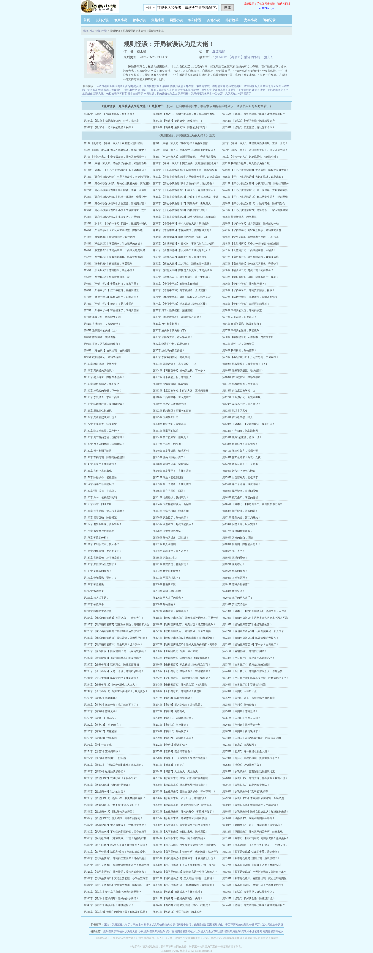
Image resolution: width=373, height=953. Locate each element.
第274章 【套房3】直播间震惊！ (102, 751)
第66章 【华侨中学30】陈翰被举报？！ (244, 283)
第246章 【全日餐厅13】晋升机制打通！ (245, 684)
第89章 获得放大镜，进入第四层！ (173, 337)
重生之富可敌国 (272, 86)
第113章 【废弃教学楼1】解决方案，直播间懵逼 (180, 390)
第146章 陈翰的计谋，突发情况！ (172, 464)
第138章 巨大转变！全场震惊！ (240, 444)
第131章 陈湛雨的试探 (165, 430)
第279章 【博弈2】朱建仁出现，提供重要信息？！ (251, 758)
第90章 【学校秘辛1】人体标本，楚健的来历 (247, 337)
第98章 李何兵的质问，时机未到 (171, 357)
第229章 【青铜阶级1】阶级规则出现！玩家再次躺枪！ (115, 651)
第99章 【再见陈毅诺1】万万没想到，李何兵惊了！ (251, 357)
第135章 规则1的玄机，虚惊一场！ (242, 437)
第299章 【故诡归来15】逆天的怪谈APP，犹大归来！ (183, 804)
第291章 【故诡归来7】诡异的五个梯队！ (246, 784)
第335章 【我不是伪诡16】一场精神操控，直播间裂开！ (185, 885)
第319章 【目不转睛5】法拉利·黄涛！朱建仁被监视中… (115, 851)
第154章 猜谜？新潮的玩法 (99, 484)
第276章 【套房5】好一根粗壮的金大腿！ (246, 751)
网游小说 (176, 20)
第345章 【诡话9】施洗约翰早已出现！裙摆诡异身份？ (253, 114)
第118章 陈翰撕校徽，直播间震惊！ (104, 403)
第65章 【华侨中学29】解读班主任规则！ (176, 283)
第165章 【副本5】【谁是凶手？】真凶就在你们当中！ (253, 504)
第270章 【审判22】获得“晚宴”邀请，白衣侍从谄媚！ (252, 738)
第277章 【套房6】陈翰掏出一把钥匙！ (106, 758)
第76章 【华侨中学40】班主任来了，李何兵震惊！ (112, 310)
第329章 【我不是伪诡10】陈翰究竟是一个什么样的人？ (185, 871)
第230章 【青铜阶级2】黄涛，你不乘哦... (176, 651)
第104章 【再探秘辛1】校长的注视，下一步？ (179, 370)
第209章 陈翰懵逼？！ (165, 604)
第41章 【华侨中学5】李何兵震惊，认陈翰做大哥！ (182, 230)
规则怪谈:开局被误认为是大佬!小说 (123, 931)
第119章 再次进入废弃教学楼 (169, 403)
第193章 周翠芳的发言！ (98, 571)
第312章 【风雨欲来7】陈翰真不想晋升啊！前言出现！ (253, 831)
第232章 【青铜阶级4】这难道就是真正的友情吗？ (112, 657)
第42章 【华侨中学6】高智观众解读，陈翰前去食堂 (251, 230)
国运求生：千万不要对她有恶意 (230, 924)
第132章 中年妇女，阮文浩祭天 (240, 430)
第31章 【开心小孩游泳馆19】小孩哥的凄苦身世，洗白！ (116, 210)
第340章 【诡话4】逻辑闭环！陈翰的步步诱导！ (180, 127)
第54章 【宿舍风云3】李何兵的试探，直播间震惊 (250, 256)
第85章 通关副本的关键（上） (101, 330)
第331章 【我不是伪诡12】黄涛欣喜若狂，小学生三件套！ (117, 878)
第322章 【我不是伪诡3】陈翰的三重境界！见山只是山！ (116, 858)
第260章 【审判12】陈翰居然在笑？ (173, 718)
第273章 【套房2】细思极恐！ (239, 744)
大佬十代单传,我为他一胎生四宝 (193, 89)
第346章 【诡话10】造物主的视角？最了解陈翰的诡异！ (185, 114)
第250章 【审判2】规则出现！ (101, 697)
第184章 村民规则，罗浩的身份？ (103, 550)
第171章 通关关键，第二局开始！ (241, 517)
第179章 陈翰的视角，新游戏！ (171, 537)
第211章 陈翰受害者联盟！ (99, 611)
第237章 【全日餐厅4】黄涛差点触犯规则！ (247, 664)
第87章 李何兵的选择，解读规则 (240, 330)
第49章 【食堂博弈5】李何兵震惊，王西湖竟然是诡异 (114, 250)
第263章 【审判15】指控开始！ (171, 724)
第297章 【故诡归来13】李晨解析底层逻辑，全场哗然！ (254, 798)
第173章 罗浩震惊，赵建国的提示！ (173, 524)
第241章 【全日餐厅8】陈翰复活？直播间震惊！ (111, 677)
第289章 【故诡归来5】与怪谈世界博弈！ (107, 784)
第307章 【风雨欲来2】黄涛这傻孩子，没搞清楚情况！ (115, 824)
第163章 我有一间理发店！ (99, 504)
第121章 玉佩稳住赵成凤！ (99, 410)
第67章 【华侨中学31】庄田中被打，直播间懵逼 (111, 290)
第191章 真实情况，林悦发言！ (171, 564)
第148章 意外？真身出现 (98, 470)
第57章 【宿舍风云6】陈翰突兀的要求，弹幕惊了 (250, 263)
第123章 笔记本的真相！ (236, 410)
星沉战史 (87, 93)
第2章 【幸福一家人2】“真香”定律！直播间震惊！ (181, 143)
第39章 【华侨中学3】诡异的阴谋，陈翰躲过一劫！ (251, 223)
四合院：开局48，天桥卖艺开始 (156, 89)
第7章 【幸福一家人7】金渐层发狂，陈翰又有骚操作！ (115, 156)
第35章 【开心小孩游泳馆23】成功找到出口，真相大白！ (185, 216)
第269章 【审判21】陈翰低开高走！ (173, 738)
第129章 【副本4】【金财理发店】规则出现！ (248, 424)
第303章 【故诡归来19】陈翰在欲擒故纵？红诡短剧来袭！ (255, 811)
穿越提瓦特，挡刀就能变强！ (145, 86)
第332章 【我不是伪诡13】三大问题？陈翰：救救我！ (184, 878)
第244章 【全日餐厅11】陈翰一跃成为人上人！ (111, 684)
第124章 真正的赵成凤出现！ (100, 417)
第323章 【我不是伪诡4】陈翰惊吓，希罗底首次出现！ (184, 858)
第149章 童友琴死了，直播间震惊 (172, 470)
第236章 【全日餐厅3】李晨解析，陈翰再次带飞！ (182, 664)
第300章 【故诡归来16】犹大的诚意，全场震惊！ (250, 804)
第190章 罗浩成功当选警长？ (100, 564)
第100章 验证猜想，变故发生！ (101, 363)
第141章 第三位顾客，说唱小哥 (240, 450)
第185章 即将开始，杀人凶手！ (171, 550)
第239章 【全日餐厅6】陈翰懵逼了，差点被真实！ (182, 671)
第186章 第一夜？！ (233, 550)
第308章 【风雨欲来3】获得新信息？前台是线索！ (182, 824)
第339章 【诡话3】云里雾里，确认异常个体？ (248, 127)
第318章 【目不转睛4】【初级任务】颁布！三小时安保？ (255, 845)
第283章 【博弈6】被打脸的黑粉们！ (105, 771)
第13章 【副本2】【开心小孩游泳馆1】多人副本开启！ (115, 170)
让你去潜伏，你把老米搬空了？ (270, 89)
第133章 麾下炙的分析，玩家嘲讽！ (104, 437)
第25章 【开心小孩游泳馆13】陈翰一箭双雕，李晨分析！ (116, 196)
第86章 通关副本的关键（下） (170, 330)
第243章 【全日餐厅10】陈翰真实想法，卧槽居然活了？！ (255, 677)
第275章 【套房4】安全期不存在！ (173, 751)
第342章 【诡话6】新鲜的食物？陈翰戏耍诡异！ (249, 120)
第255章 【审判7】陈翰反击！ (239, 704)
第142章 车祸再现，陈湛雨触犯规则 (104, 457)
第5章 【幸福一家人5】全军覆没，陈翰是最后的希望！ (184, 150)
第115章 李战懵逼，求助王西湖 (101, 397)
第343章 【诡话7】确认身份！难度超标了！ (178, 120)
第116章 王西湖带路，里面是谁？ (172, 397)
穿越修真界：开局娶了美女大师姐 (231, 89)
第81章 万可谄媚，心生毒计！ (239, 317)
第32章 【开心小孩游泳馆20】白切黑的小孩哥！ (180, 210)
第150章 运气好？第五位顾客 (238, 470)
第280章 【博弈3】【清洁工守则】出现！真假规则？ (114, 764)
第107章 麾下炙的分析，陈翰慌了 (172, 377)
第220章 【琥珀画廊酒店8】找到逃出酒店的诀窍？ (112, 631)
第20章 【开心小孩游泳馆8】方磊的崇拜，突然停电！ (184, 183)
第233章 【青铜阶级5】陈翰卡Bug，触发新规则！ (181, 657)
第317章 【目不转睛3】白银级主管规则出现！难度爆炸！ (185, 845)
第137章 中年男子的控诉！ (168, 444)
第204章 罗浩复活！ (233, 591)
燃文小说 (88, 30)
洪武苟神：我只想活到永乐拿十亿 (197, 93)
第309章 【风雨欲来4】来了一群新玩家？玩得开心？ (252, 824)
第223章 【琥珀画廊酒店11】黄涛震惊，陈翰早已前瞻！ (116, 637)
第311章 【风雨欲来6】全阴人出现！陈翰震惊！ (180, 831)
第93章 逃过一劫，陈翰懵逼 (238, 343)
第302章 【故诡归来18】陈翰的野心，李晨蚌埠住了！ (184, 811)
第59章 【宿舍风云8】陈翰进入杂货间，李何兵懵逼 (182, 270)
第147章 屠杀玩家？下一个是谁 (240, 464)
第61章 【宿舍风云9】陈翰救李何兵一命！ (108, 277)
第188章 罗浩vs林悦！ (165, 557)
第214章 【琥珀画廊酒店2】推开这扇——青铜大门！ (114, 617)
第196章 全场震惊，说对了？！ (101, 577)
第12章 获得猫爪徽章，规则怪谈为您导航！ (247, 163)
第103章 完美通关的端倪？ (99, 370)
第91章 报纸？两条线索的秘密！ (102, 343)
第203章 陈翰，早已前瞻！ (168, 591)
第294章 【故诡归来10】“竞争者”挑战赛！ (246, 791)
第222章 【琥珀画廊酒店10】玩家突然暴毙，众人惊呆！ (254, 631)
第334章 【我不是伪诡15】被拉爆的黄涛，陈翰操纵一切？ (117, 885)
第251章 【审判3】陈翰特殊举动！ (173, 697)
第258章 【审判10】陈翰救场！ (240, 711)
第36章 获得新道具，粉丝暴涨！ (240, 216)
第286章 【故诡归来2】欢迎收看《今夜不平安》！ (112, 778)
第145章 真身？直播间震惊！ (100, 464)
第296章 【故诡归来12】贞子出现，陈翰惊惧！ (180, 798)
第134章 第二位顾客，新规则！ (171, 437)
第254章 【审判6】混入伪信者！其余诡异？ (178, 704)
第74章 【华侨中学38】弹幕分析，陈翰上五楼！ (180, 303)
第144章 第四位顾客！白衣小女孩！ (242, 457)
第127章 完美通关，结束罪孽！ (101, 424)
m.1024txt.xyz (266, 8)
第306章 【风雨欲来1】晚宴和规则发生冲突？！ (249, 818)
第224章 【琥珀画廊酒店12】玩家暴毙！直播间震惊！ (184, 637)
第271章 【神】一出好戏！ (99, 744)
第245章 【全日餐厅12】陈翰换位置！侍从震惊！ (181, 684)
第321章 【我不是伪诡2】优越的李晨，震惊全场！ (251, 851)
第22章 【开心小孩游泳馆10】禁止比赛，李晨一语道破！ (116, 190)
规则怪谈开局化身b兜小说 (159, 931)
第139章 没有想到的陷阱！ (99, 450)
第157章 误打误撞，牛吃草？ (100, 490)
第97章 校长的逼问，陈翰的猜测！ (103, 357)
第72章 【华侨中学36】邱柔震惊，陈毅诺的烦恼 (249, 297)
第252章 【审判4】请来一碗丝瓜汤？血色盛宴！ (249, 697)
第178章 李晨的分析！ (96, 537)
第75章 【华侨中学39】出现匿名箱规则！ (246, 303)
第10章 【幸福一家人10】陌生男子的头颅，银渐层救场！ (116, 163)
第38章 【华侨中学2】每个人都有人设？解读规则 (181, 223)
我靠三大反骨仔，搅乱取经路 (120, 89)
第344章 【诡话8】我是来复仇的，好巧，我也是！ (112, 120)
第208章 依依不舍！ (95, 604)
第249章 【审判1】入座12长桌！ (240, 691)
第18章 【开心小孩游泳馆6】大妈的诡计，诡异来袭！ (253, 176)
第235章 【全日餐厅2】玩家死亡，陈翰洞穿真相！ (112, 664)
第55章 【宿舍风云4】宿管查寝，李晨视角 (108, 263)
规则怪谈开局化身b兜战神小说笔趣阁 (240, 931)
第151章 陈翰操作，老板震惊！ (101, 477)
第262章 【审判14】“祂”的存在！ (103, 724)
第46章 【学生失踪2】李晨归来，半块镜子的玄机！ (113, 243)
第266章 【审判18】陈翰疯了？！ (172, 731)
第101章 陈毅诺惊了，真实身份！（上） (176, 363)
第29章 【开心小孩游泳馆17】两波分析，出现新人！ (183, 203)
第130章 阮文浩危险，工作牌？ (101, 430)
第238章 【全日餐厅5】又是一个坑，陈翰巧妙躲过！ (114, 671)
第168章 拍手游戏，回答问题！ (240, 510)
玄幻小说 (102, 20)
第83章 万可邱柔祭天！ (166, 323)
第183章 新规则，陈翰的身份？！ (241, 544)
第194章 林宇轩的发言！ (167, 571)
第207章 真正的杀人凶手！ (237, 597)
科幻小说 (194, 20)
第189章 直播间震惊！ (235, 557)
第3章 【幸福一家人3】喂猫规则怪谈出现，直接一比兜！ (255, 143)
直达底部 (218, 51)
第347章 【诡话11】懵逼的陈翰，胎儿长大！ (109, 114)
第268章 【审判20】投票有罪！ (101, 738)
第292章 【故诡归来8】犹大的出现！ (105, 791)
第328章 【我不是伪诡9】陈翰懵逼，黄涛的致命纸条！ (115, 871)
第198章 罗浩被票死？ (235, 577)
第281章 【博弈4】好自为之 (169, 764)
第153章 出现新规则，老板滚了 (240, 477)
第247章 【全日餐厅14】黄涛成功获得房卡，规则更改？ (116, 691)
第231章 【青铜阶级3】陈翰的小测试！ (244, 651)
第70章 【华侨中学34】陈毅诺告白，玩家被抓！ (111, 297)
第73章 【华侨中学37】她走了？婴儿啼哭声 (109, 303)
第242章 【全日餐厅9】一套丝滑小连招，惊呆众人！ (183, 677)
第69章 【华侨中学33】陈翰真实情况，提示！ (248, 290)
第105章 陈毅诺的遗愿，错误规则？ (242, 370)
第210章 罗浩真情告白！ (236, 604)
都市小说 (139, 20)
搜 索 (227, 7)
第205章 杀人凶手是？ (96, 597)
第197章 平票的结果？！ (167, 577)
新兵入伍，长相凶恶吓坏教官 (110, 93)
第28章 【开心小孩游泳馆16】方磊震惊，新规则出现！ (115, 203)
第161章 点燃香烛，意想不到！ (171, 497)
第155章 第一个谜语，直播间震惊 (172, 484)
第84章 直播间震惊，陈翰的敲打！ (242, 323)
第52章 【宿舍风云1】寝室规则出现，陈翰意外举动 (113, 256)
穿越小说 (157, 20)
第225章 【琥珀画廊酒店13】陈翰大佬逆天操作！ (250, 637)
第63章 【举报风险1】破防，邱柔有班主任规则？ (250, 277)
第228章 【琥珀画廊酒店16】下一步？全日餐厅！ (250, 644)
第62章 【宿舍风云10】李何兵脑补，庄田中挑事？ (182, 277)
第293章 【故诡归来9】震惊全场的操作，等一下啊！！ (184, 791)
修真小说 (120, 20)
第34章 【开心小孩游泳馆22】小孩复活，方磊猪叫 (112, 216)
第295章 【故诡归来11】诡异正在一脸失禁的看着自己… (116, 798)
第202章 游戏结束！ (95, 591)
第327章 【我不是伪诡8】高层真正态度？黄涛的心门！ (253, 865)
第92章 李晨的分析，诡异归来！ (171, 343)
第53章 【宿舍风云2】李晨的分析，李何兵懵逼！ (181, 256)
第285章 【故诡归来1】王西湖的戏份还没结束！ (249, 771)
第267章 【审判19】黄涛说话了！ (241, 731)
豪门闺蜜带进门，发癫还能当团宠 (192, 924)
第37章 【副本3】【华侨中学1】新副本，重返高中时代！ (116, 223)
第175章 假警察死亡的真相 (99, 530)
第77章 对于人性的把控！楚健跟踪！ (174, 310)
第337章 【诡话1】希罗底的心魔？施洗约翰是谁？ (112, 891)
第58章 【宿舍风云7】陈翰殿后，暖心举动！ (109, 270)
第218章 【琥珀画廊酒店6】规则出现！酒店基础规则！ (184, 624)
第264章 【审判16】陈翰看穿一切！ (242, 724)
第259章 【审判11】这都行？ (100, 718)
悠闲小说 (108, 6)
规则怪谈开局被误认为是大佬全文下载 (197, 931)
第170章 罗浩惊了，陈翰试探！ (171, 517)
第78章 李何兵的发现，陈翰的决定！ (243, 310)
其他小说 (213, 20)
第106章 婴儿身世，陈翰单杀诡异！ (104, 377)
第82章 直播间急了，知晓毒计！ (102, 323)
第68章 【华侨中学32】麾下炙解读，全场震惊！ (180, 290)
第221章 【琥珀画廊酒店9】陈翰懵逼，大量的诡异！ (183, 631)
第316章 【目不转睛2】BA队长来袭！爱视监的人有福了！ (117, 845)
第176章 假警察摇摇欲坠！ (168, 530)
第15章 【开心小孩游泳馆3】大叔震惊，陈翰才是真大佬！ (255, 170)
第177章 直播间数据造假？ (237, 530)
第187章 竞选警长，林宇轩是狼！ (103, 557)
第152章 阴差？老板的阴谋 (168, 477)
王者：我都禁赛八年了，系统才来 (123, 924)
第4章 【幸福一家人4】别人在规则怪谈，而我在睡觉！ (115, 150)
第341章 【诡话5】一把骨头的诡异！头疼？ (109, 127)
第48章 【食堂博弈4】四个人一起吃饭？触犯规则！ (251, 243)
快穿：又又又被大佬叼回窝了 (234, 93)
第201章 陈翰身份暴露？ (236, 584)
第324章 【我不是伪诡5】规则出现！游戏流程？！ (251, 858)
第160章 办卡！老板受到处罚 (100, 497)
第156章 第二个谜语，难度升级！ (241, 484)
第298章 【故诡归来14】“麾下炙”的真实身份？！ (112, 804)
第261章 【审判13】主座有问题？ (241, 718)
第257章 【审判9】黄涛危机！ (170, 711)
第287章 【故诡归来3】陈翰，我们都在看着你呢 (180, 778)
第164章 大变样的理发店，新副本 (172, 504)
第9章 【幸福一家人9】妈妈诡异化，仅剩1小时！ (250, 156)
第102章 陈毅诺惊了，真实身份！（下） (245, 363)
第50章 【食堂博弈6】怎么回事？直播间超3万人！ (182, 250)
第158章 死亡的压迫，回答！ (169, 490)
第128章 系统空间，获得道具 (169, 424)
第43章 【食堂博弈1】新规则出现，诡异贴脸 (109, 236)
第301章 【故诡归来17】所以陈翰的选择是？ (109, 811)
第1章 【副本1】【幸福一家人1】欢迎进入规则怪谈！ (114, 143)
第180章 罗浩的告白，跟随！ (238, 537)
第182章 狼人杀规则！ (165, 544)
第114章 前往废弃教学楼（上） (240, 390)
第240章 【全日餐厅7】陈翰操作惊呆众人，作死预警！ (253, 671)
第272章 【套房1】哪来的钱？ (170, 744)
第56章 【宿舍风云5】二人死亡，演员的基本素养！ (182, 263)
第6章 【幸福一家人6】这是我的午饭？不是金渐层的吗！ (255, 150)
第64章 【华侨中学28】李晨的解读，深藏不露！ (111, 283)
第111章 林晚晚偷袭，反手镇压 (240, 383)
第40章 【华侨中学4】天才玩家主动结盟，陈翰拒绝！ (114, 230)
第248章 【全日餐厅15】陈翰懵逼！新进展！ (178, 691)
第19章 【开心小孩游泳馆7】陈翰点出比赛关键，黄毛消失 (117, 183)
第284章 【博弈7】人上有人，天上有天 (175, 771)
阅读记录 (269, 20)
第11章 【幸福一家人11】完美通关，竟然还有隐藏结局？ (185, 163)
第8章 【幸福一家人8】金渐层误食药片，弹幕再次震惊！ (185, 156)
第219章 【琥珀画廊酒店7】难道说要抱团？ (247, 624)
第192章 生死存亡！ (233, 564)
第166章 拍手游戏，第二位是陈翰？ (104, 510)
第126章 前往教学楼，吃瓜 (237, 417)
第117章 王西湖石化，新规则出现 (241, 397)
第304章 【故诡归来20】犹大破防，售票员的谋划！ (113, 818)
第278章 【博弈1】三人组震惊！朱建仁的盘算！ (180, 758)
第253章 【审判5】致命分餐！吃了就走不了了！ (111, 704)
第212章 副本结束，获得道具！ (171, 611)
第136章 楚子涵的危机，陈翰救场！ (104, 444)
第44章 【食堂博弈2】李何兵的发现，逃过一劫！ (181, 236)
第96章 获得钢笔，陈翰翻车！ (239, 350)
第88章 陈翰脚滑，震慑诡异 (99, 337)
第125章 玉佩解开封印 (165, 417)
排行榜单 (232, 20)
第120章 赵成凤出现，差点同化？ (241, 403)
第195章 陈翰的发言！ (235, 571)
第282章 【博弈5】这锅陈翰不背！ (242, 764)
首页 (87, 20)
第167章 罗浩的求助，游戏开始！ (172, 510)
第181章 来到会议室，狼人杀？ (101, 544)
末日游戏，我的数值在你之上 (160, 93)
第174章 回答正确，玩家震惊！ (240, 524)
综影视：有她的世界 (213, 86)
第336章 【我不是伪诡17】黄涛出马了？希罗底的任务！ (254, 885)
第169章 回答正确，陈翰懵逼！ (101, 517)
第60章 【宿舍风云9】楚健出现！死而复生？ (247, 270)
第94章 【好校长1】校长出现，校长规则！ (108, 350)
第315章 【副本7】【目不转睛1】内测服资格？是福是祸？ (255, 838)
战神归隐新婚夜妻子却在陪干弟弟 (182, 86)
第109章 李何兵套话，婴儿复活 (101, 383)
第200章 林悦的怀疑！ (165, 584)
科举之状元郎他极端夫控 (158, 924)
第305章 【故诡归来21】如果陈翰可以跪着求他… (181, 818)
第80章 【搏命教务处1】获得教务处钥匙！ (177, 317)
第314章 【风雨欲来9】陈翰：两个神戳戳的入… (180, 838)
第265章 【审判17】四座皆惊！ (101, 731)
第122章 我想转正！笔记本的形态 (172, 410)
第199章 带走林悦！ (95, 584)
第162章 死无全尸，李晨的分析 (240, 497)
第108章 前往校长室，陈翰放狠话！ (242, 377)
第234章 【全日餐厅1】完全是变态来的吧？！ (248, 657)
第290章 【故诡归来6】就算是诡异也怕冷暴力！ (180, 784)
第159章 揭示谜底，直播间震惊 (240, 490)
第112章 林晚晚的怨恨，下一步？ (103, 390)
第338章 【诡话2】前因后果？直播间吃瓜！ (178, 891)
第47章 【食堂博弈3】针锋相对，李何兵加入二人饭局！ (185, 243)
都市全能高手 (135, 93)
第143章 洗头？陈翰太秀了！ (169, 457)
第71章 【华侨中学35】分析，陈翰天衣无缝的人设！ (183, 297)
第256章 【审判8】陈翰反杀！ (101, 711)
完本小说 (250, 20)
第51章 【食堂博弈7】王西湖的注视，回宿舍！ (249, 250)
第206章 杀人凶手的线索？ (168, 597)
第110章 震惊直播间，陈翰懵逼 (171, 383)
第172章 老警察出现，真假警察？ (103, 524)
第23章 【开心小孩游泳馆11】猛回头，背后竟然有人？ (184, 190)
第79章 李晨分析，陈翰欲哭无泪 (102, 317)
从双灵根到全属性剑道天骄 (112, 86)
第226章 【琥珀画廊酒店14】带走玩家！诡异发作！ (113, 644)
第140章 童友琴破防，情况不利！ (172, 450)
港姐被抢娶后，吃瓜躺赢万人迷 (244, 86)
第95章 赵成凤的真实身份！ (169, 350)
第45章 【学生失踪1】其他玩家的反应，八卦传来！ (251, 236)
